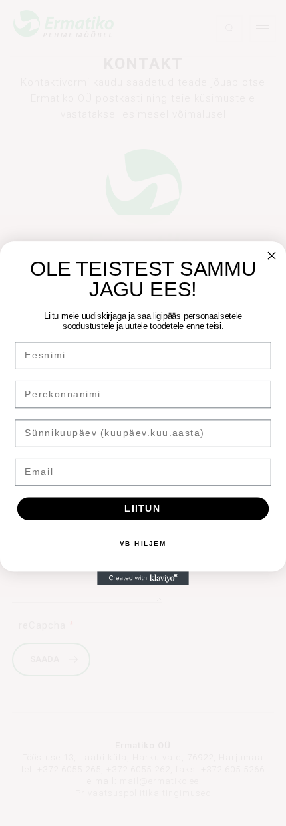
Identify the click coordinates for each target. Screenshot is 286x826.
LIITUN (142, 508)
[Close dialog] (272, 255)
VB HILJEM (143, 543)
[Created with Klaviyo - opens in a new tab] (143, 578)
